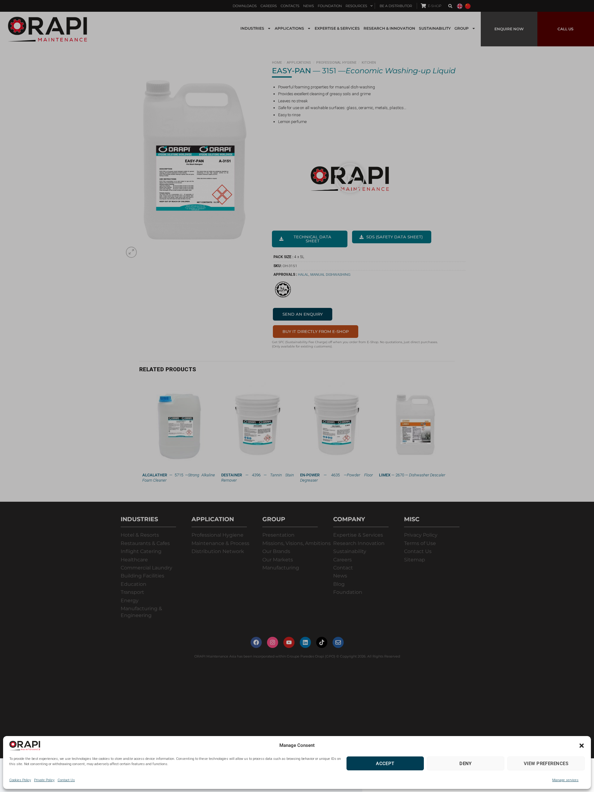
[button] (582, 746)
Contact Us (66, 780)
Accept (385, 763)
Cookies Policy (20, 780)
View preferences (546, 763)
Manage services (565, 780)
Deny (465, 763)
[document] (297, 396)
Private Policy (44, 780)
